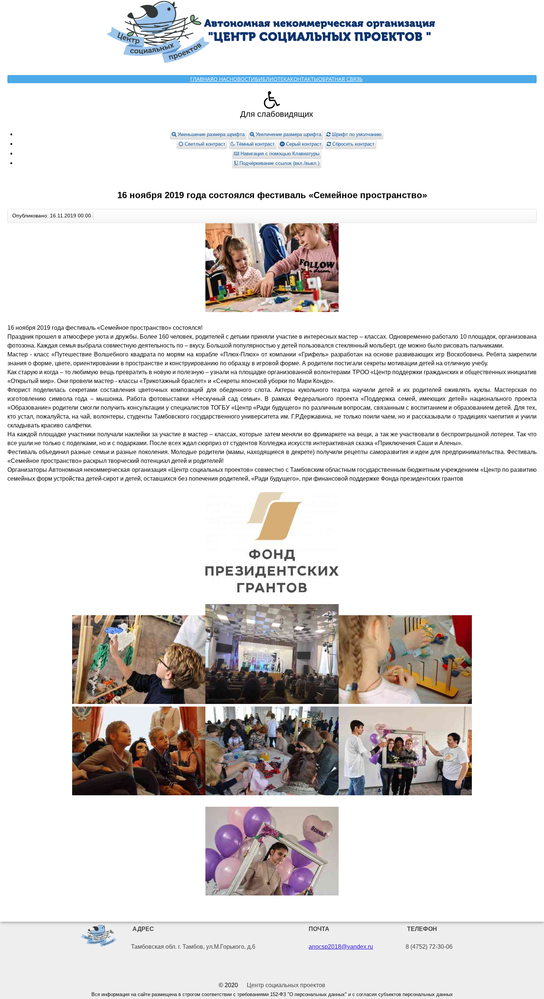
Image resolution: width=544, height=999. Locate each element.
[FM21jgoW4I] (272, 269)
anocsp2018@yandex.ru (341, 947)
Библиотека (272, 78)
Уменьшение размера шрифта (210, 134)
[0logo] (98, 937)
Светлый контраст (204, 144)
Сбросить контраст (353, 144)
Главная (202, 78)
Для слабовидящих (276, 114)
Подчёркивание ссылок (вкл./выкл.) (278, 163)
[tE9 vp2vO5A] (272, 752)
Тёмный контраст (255, 144)
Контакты (304, 78)
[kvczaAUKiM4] (272, 655)
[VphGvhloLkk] (405, 752)
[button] (272, 100)
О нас (221, 78)
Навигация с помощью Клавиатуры (279, 153)
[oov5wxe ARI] (138, 752)
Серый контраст (303, 144)
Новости (242, 78)
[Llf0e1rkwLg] (405, 661)
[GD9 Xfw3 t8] (138, 661)
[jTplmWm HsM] (272, 543)
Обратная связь (340, 78)
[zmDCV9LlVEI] (272, 852)
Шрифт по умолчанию (356, 134)
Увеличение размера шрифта (287, 134)
